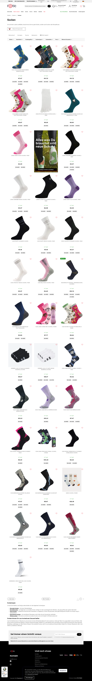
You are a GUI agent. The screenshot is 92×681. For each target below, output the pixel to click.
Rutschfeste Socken (15, 614)
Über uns (10, 1)
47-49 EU (72, 296)
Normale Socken (14, 608)
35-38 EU (20, 84)
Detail (19, 66)
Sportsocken (13, 611)
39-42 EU (66, 125)
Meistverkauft (12, 35)
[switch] (4, 676)
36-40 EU (72, 504)
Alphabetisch (34, 35)
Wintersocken (13, 616)
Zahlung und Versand (39, 666)
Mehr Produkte (46, 598)
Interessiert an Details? (32, 674)
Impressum (37, 660)
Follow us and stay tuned (10, 661)
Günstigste (19, 35)
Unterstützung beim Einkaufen (41, 658)
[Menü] (7, 667)
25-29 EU (20, 81)
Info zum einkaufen (19, 1)
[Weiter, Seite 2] (80, 599)
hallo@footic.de (13, 659)
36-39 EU (20, 380)
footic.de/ (10, 664)
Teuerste (27, 35)
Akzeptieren (63, 670)
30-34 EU (26, 81)
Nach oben (12, 598)
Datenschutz (37, 662)
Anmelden (79, 634)
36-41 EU (46, 125)
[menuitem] (9, 12)
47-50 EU (72, 169)
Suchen (49, 6)
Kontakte (37, 654)
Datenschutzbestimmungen (68, 637)
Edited (78, 678)
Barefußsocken (14, 609)
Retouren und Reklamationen (41, 664)
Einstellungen (29, 677)
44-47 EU (52, 380)
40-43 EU (46, 380)
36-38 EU (66, 294)
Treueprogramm (30, 1)
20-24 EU (15, 81)
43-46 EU (72, 125)
